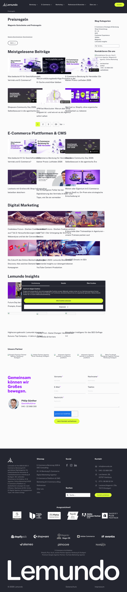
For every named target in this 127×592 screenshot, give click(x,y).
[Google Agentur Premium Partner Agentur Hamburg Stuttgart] (17, 355)
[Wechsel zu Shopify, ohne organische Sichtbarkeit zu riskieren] (82, 102)
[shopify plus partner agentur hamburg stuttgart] (110, 512)
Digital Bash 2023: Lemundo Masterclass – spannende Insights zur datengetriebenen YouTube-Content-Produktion (55, 264)
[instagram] (71, 465)
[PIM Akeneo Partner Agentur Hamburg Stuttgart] (26, 542)
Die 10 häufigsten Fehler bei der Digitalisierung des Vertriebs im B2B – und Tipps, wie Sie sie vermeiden (54, 194)
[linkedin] (75, 465)
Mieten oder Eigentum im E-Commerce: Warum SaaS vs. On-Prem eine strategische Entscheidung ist (84, 192)
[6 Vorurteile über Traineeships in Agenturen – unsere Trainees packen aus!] (85, 219)
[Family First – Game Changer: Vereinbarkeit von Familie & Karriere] (56, 321)
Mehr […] (12, 43)
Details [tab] (63, 283)
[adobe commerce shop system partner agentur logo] (86, 534)
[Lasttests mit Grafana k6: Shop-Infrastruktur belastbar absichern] (25, 184)
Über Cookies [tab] (91, 283)
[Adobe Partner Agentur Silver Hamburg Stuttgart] (40, 355)
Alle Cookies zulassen (63, 301)
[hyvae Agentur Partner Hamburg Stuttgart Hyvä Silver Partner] (72, 512)
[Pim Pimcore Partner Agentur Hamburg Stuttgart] (63, 544)
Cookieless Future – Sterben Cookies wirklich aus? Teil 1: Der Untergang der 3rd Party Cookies (56, 233)
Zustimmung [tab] (35, 283)
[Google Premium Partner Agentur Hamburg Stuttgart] (17, 512)
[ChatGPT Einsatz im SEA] (82, 255)
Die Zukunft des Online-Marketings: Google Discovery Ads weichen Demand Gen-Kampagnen (26, 264)
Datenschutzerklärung (43, 294)
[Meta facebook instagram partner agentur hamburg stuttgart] (110, 355)
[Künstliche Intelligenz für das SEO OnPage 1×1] (85, 320)
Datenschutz (71, 587)
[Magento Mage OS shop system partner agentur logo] (63, 534)
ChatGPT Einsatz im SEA (76, 260)
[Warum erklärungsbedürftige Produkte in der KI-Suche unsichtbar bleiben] (54, 73)
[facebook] (67, 465)
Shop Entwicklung (27, 37)
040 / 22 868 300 (29, 406)
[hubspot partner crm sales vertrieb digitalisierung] (86, 355)
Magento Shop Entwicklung (15, 37)
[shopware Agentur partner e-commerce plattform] (63, 355)
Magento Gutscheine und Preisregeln (24, 25)
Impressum (99, 587)
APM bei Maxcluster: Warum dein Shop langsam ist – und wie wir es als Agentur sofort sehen (54, 112)
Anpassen (62, 307)
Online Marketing (20, 481)
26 (56, 124)
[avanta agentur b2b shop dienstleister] (108, 536)
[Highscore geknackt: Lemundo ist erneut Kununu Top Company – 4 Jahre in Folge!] (27, 320)
